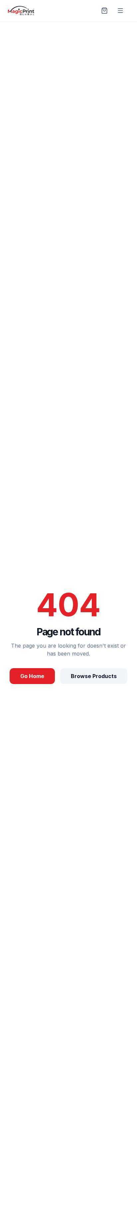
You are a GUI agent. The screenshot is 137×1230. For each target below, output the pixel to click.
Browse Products (94, 676)
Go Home (32, 676)
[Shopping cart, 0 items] (105, 10)
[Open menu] (121, 10)
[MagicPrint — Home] (21, 10)
